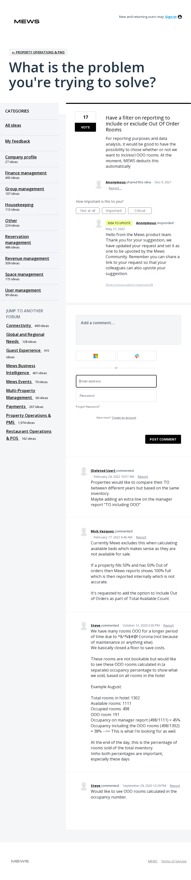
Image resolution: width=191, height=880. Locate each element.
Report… (115, 188)
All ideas (13, 125)
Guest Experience (24, 350)
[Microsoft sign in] (95, 356)
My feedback (17, 141)
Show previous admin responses (129, 284)
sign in (171, 16)
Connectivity (19, 325)
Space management (24, 274)
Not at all (89, 211)
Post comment (163, 439)
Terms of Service (174, 861)
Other (11, 220)
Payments (16, 406)
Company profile (21, 157)
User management (23, 290)
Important (116, 211)
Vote (85, 127)
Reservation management (18, 239)
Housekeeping (19, 204)
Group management (24, 189)
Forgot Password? (88, 407)
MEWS (152, 861)
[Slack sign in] (137, 356)
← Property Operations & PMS (38, 52)
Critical (143, 211)
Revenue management (27, 258)
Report (143, 476)
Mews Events (19, 381)
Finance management (26, 173)
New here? (116, 418)
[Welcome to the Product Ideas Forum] (26, 21)
